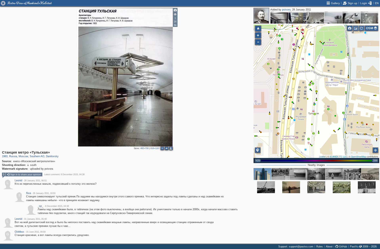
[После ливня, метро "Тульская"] (280, 174)
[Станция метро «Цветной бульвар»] (315, 18)
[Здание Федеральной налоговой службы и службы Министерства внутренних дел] (262, 174)
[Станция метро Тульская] (298, 174)
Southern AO (37, 156)
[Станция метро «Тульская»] (316, 91)
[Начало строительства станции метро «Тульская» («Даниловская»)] (266, 187)
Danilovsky (52, 156)
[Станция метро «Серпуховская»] (351, 18)
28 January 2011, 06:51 (35, 180)
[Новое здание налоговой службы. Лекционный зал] (316, 187)
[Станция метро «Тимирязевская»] (333, 18)
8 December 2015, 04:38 (57, 206)
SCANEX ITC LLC (338, 156)
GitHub (342, 246)
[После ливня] (352, 174)
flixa (28, 193)
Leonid (18, 180)
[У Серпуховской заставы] (291, 187)
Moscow (23, 156)
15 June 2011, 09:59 (36, 232)
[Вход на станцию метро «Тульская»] (370, 174)
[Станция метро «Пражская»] (297, 18)
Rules (319, 246)
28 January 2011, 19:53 (44, 193)
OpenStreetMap (358, 156)
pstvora (286, 9)
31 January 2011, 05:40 (35, 219)
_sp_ (40, 206)
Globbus (19, 231)
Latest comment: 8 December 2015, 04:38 (64, 174)
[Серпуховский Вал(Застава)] (342, 187)
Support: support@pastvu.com (295, 246)
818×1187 (155, 148)
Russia (13, 156)
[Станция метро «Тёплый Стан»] (279, 18)
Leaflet (322, 156)
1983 (5, 156)
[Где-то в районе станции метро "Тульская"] (367, 187)
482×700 (144, 148)
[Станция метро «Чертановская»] (369, 18)
